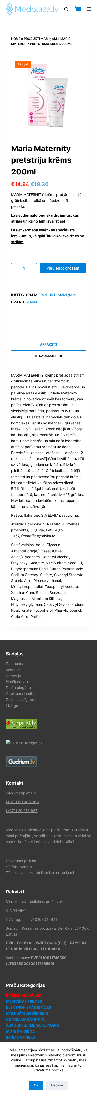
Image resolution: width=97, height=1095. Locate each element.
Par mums (14, 663)
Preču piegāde (18, 687)
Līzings (12, 705)
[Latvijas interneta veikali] (21, 723)
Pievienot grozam (62, 268)
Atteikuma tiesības (21, 693)
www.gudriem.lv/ (20, 759)
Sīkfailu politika (19, 866)
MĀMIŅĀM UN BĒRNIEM (27, 1013)
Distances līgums (20, 699)
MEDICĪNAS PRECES (24, 1001)
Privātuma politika (48, 1070)
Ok (36, 1085)
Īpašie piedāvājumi (24, 995)
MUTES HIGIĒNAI (21, 1031)
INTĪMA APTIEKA (20, 1037)
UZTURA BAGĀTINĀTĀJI (27, 1019)
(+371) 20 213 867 (22, 810)
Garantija (13, 675)
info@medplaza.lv (21, 793)
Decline (57, 1085)
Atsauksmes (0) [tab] (48, 356)
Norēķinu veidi (18, 681)
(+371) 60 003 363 (22, 802)
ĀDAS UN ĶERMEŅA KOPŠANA (32, 1025)
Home (15, 39)
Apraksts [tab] (48, 344)
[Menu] (89, 9)
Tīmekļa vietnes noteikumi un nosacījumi (40, 872)
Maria (32, 302)
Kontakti (13, 670)
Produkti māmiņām (40, 39)
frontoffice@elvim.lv (38, 536)
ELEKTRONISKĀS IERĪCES (28, 1007)
